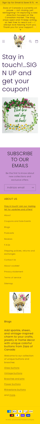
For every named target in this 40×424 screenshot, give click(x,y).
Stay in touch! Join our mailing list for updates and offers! (20, 208)
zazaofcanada (16, 420)
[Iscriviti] (33, 187)
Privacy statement (13, 271)
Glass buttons (11, 367)
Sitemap (8, 283)
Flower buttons (12, 384)
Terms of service (12, 277)
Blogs (7, 227)
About (7, 215)
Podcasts (9, 233)
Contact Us (10, 259)
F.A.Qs (7, 244)
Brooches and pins (14, 378)
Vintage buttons (13, 373)
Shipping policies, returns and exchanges (19, 252)
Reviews (8, 239)
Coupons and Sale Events (17, 221)
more (12, 395)
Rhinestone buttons (15, 389)
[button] (3, 41)
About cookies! (12, 265)
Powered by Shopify (27, 420)
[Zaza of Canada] (20, 133)
